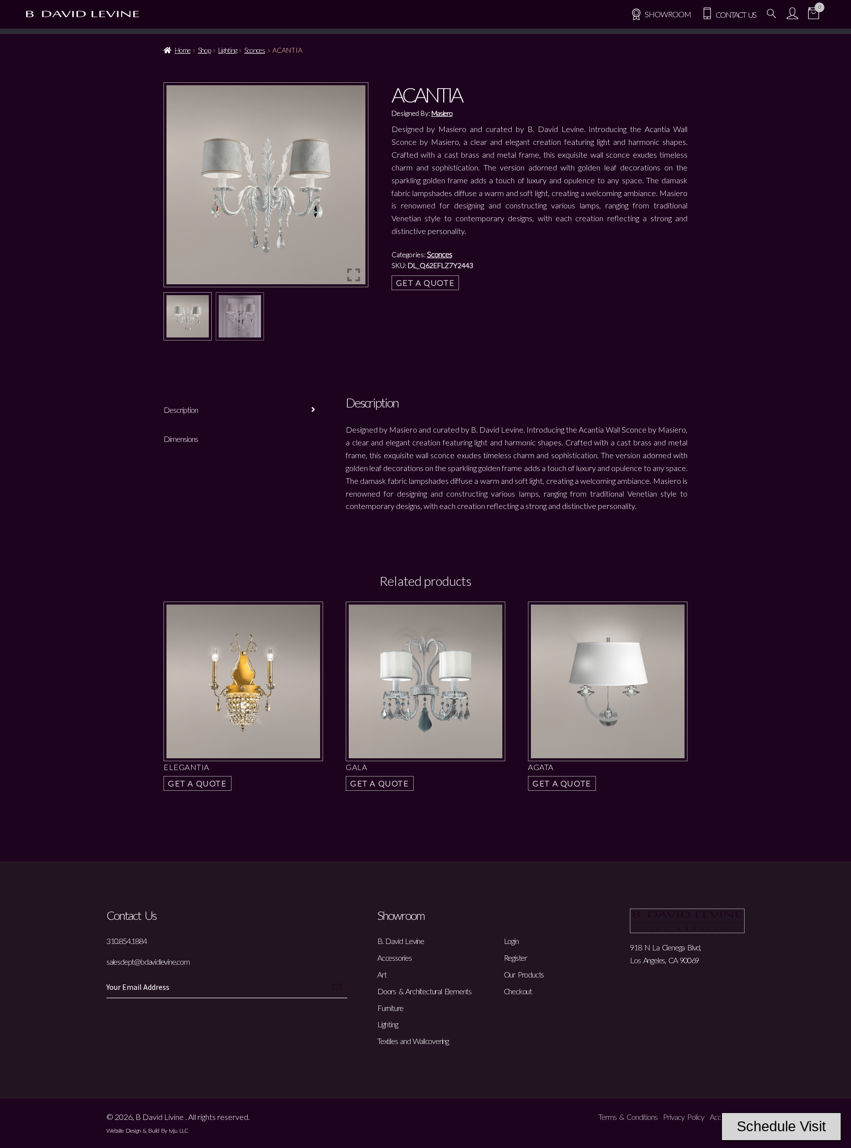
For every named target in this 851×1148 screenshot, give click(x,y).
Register (515, 957)
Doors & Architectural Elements (424, 991)
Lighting (227, 50)
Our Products (524, 974)
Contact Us (734, 14)
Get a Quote (425, 282)
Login (511, 940)
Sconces (254, 50)
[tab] (243, 410)
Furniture (390, 1008)
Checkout (518, 991)
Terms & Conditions (627, 1116)
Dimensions (181, 438)
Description (181, 409)
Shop (204, 50)
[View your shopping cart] (813, 14)
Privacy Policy (683, 1116)
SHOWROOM (668, 14)
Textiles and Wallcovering (413, 1041)
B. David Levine (400, 940)
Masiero (442, 113)
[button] (353, 188)
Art (381, 974)
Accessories (394, 957)
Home (183, 50)
